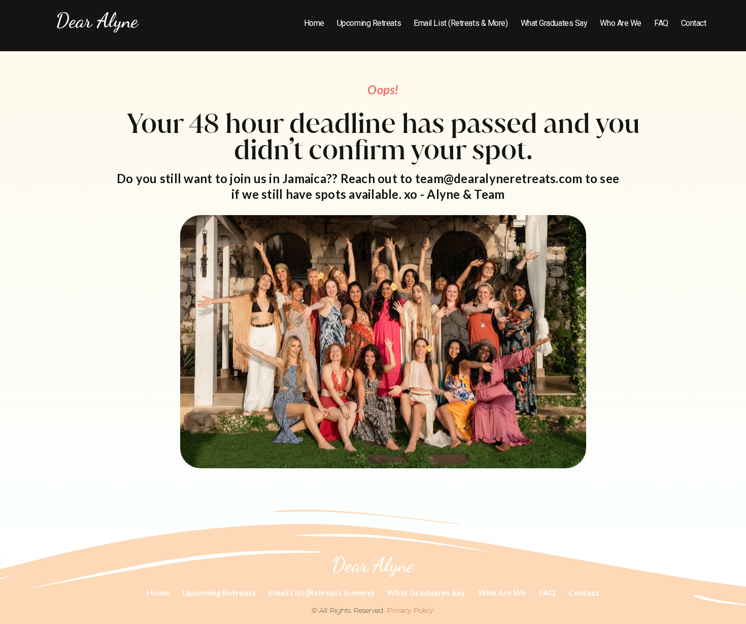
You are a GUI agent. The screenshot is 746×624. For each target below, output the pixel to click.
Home (314, 23)
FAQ (661, 23)
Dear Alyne (97, 20)
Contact (693, 23)
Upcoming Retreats (369, 23)
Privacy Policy (410, 610)
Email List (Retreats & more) (460, 23)
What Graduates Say (554, 23)
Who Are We (620, 23)
